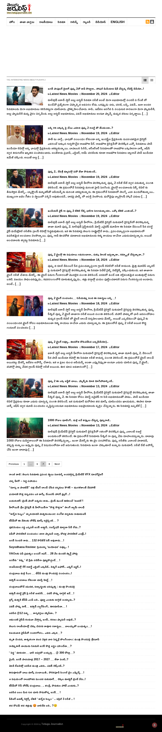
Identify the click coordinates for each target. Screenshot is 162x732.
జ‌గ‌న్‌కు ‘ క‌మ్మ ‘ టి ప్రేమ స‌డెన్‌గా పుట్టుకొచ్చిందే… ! (34, 560)
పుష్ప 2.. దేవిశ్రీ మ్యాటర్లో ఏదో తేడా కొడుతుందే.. (72, 171)
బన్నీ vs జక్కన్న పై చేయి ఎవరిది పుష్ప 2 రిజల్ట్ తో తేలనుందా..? (80, 127)
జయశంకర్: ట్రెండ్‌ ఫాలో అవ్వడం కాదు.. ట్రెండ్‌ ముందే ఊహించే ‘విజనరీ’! (46, 500)
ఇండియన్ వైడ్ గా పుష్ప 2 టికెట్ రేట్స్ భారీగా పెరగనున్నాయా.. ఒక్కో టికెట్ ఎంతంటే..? (92, 210)
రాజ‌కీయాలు (46, 22)
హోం (12, 22)
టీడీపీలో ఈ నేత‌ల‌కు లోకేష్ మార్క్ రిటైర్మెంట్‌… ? (34, 520)
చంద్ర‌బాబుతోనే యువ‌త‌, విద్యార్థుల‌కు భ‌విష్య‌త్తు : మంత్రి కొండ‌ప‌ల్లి (42, 586)
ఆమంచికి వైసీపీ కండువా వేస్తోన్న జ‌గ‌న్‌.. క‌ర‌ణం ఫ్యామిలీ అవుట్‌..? (42, 619)
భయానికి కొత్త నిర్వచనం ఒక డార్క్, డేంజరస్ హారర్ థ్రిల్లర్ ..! (39, 494)
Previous (14, 464)
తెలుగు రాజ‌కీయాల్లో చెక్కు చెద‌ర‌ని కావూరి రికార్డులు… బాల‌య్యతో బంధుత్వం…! (50, 626)
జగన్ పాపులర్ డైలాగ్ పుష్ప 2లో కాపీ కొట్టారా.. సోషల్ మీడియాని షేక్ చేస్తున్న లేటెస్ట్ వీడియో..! (96, 88)
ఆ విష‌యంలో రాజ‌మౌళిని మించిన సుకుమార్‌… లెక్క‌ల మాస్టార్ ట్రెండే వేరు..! (47, 679)
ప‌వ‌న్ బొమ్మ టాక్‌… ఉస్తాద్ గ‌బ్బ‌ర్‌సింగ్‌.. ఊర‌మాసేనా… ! (38, 606)
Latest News (58, 93)
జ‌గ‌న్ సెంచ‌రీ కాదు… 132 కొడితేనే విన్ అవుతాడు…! (36, 540)
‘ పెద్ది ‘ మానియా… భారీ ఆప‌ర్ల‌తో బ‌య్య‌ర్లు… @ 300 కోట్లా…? (42, 652)
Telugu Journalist (52, 724)
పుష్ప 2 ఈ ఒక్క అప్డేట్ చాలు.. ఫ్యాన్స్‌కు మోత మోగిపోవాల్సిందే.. (80, 381)
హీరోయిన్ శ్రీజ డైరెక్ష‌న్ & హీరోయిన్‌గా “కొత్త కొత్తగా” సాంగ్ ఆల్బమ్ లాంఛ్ (46, 507)
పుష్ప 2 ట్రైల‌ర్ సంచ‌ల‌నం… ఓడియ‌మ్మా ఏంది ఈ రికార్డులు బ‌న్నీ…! (82, 298)
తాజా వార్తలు (27, 22)
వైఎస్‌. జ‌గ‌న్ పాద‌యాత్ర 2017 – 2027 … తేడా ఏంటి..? (38, 659)
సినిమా (61, 22)
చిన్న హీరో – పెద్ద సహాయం (23, 481)
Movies (73, 93)
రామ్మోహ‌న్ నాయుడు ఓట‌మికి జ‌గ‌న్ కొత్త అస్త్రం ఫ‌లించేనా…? (40, 646)
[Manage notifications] (154, 725)
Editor (115, 93)
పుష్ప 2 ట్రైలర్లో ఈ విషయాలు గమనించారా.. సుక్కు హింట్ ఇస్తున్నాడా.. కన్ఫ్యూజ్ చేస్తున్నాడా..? (96, 254)
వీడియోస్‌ (100, 22)
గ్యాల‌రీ (86, 22)
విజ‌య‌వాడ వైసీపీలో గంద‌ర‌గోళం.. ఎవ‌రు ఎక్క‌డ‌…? (35, 632)
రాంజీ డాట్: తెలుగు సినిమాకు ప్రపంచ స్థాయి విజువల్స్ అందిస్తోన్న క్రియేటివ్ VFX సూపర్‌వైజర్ (56, 474)
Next (57, 464)
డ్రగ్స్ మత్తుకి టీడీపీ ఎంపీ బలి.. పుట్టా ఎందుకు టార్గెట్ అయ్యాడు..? (42, 599)
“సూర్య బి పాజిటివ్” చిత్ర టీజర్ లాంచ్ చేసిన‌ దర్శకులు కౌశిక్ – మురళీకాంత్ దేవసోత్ (52, 487)
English (118, 22)
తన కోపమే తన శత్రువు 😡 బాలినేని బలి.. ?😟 (33, 705)
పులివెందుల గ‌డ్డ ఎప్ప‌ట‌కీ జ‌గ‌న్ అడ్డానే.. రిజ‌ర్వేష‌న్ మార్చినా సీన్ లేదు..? (45, 527)
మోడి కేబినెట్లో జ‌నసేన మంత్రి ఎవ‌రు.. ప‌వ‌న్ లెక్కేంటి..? (37, 665)
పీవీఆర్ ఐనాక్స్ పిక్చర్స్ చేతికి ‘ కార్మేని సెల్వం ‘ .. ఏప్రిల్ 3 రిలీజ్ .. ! (42, 698)
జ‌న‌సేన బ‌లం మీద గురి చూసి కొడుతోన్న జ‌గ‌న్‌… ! (35, 692)
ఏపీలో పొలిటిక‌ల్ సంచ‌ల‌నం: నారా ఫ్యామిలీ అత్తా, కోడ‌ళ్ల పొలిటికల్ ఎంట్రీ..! (47, 533)
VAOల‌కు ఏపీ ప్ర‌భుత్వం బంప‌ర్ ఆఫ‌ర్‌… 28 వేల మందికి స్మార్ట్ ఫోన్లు (43, 553)
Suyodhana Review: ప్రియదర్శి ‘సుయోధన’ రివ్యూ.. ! (39, 547)
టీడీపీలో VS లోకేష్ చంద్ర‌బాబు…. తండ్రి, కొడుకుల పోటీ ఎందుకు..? (44, 685)
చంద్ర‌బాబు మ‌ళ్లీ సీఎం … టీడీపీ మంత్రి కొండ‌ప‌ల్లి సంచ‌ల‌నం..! (40, 573)
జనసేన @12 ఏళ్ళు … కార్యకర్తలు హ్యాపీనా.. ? (33, 613)
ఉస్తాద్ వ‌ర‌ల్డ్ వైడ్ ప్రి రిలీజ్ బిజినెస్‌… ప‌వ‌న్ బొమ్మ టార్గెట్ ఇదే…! (41, 593)
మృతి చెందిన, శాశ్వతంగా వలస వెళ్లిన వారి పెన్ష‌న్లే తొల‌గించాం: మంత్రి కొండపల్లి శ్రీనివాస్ (54, 639)
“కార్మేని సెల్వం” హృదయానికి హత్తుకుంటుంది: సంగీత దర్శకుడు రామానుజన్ (47, 513)
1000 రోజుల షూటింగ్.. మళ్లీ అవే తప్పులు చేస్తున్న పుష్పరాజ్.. (79, 420)
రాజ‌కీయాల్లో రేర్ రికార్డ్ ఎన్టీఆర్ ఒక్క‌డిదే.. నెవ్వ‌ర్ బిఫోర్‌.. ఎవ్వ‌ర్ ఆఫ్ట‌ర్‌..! (45, 566)
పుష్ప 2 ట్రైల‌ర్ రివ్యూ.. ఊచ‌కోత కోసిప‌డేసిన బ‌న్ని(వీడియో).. (78, 341)
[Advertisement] (81, 50)
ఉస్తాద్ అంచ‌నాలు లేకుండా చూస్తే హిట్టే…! (30, 579)
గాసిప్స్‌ (74, 22)
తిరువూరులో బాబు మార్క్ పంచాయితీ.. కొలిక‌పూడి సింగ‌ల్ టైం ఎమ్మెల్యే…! (46, 672)
